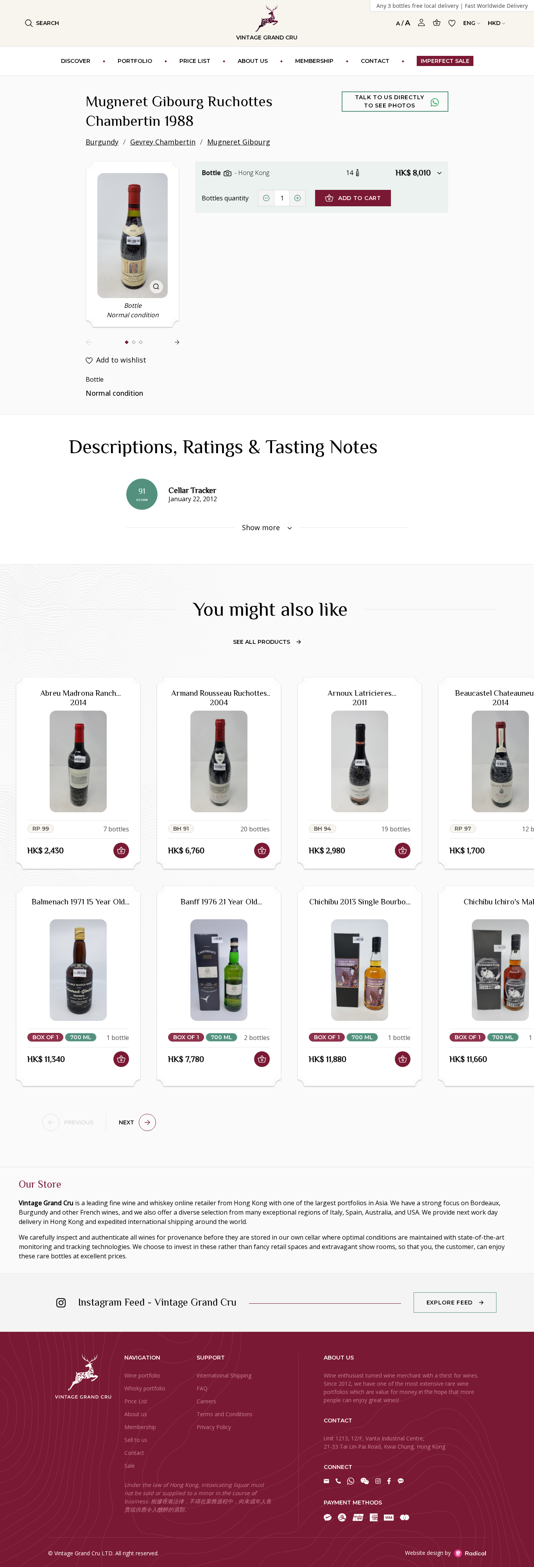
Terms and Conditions (225, 1414)
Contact (134, 1452)
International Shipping (224, 1375)
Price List (135, 1401)
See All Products (261, 641)
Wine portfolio (142, 1375)
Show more (262, 527)
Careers (206, 1401)
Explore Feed (449, 1302)
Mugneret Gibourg (238, 142)
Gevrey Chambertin (162, 142)
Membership (140, 1427)
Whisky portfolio (144, 1388)
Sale (129, 1465)
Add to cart (359, 198)
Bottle (212, 172)
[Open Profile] (421, 23)
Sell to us (135, 1440)
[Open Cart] (437, 22)
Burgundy (102, 142)
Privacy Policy (214, 1427)
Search (47, 23)
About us (135, 1414)
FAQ (202, 1388)
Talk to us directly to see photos (389, 101)
